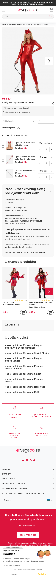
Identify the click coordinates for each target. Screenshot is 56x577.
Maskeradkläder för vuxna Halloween (25, 387)
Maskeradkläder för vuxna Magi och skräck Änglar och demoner (24, 346)
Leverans (26, 112)
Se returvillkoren (29, 218)
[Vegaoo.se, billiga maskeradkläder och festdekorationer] (28, 10)
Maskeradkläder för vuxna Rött (22, 392)
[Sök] (50, 17)
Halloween (37, 24)
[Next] (49, 61)
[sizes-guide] (19, 128)
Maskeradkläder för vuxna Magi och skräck (24, 380)
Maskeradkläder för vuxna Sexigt (23, 374)
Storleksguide (8, 128)
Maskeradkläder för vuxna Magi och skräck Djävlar (24, 359)
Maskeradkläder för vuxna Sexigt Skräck (27, 353)
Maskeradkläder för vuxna (19, 24)
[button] (28, 500)
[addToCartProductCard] (23, 312)
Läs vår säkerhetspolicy (11, 565)
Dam (45, 24)
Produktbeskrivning (11, 112)
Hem (4, 24)
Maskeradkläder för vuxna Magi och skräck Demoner (24, 367)
